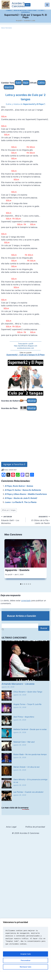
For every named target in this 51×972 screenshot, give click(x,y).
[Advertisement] (25, 54)
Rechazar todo (25, 967)
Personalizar (25, 960)
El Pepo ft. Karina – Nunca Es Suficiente (23, 490)
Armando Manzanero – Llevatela (18, 684)
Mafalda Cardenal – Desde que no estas (30, 729)
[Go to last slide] (8, 560)
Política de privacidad (35, 827)
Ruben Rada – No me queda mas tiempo (30, 754)
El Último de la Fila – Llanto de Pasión (40, 520)
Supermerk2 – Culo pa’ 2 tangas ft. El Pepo (25, 355)
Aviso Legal (11, 827)
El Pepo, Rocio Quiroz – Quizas (19, 486)
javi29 (20, 20)
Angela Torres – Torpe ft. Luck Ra (27, 704)
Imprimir (9, 87)
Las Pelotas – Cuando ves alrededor (28, 792)
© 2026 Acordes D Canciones (25, 833)
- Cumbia (8, 10)
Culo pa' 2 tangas (9, 510)
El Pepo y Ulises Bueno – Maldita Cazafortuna (26, 494)
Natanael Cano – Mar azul (24, 742)
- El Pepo (41, 10)
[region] (25, 945)
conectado (26, 600)
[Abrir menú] (47, 5)
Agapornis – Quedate (17, 570)
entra (27, 5)
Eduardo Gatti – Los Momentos (10, 520)
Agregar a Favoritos (14, 464)
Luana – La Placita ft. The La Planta (20, 502)
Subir (18, 82)
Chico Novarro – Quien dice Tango (27, 692)
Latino (41, 82)
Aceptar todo (25, 954)
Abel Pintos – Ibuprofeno (23, 717)
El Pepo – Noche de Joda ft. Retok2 (21, 498)
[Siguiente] (43, 560)
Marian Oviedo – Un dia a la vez (26, 767)
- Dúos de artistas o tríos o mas (24, 10)
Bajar (26, 82)
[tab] (20, 584)
